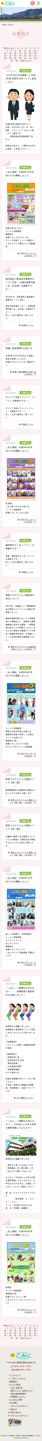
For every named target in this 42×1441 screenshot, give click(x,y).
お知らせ (13, 1409)
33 (30, 58)
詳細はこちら (27, 325)
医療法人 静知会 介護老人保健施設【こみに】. (25, 1435)
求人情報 (13, 1403)
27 (35, 55)
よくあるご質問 (16, 1400)
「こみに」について (18, 1378)
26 (30, 55)
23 (15, 55)
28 (5, 58)
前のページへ (9, 48)
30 (15, 58)
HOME (4, 24)
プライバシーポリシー (19, 1415)
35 (12, 60)
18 (25, 53)
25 (25, 55)
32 (25, 58)
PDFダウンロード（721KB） (28, 964)
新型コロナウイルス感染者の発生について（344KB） (23, 648)
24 (20, 55)
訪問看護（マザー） (18, 1397)
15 (10, 53)
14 (5, 53)
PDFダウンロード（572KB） (28, 254)
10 (20, 51)
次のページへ (25, 60)
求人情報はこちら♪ (25, 1098)
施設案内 (13, 1381)
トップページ (15, 1375)
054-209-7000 (22, 1366)
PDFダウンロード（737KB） (28, 521)
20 (35, 53)
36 (17, 60)
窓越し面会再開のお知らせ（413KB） (24, 373)
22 (10, 55)
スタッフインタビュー (19, 1406)
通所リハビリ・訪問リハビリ (22, 1391)
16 (15, 53)
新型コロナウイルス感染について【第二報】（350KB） (22, 801)
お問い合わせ (15, 1412)
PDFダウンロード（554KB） (28, 1311)
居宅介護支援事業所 (18, 1394)
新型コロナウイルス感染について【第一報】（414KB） (22, 854)
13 (35, 51)
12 (30, 51)
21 (5, 55)
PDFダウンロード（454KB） (28, 755)
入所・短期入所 (17, 1388)
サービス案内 (15, 1385)
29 (10, 58)
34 (35, 58)
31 (20, 58)
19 (30, 53)
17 (20, 53)
